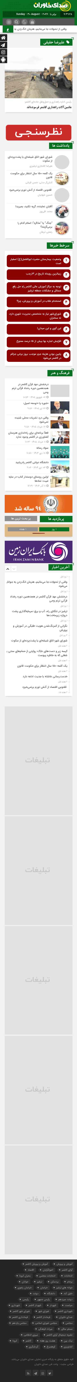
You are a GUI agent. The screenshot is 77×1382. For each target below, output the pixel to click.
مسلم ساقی (66, 1329)
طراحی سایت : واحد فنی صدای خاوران (54, 1364)
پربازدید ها (56, 519)
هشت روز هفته (47, 1341)
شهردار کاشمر (35, 1305)
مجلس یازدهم (19, 1323)
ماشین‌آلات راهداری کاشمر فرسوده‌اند (49, 107)
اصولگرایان (48, 1270)
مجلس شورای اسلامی (46, 1323)
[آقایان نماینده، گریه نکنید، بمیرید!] (38, 212)
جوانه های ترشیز (64, 1287)
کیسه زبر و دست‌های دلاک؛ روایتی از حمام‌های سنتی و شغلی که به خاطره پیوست (36, 653)
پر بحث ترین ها (21, 518)
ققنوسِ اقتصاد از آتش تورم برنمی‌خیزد (44, 687)
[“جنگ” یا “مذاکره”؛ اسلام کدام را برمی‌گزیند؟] (38, 227)
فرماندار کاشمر (43, 1317)
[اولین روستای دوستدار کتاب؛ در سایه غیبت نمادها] (38, 481)
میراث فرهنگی (45, 1329)
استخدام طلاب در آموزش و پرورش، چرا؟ (39, 301)
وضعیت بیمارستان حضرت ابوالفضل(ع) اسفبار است (35, 261)
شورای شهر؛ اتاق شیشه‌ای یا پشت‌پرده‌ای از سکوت (39, 641)
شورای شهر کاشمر (21, 1311)
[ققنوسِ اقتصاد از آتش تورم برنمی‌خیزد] (38, 195)
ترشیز (39, 1282)
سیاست (68, 1305)
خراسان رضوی (25, 1287)
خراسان (44, 1287)
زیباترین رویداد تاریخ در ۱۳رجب (43, 274)
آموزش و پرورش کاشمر (36, 1264)
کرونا (15, 1341)
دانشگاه (51, 1293)
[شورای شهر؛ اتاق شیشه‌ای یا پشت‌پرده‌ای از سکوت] (38, 162)
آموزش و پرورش (64, 1264)
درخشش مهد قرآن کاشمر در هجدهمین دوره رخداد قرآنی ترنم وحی (38, 599)
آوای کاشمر (67, 1270)
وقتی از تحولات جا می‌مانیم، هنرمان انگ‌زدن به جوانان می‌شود (38, 29)
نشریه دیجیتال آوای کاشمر (59, 1335)
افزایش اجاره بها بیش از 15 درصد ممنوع (38, 341)
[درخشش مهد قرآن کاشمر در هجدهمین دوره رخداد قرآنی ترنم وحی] (38, 390)
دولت (35, 1293)
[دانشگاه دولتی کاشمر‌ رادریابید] (38, 466)
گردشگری (33, 1347)
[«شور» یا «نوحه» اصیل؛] (38, 407)
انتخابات (68, 1276)
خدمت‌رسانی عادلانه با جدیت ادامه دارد (45, 676)
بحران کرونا (25, 1276)
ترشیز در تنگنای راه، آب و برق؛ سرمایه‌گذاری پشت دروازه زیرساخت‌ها (39, 613)
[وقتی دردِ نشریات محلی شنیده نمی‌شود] (38, 422)
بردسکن (55, 1282)
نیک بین (68, 1341)
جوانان (25, 1282)
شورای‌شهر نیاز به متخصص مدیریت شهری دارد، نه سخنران (35, 316)
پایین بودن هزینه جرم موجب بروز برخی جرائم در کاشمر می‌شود (35, 356)
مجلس (69, 1323)
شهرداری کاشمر (65, 1311)
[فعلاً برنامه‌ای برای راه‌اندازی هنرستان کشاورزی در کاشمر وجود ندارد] (38, 437)
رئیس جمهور (43, 1299)
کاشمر (28, 1341)
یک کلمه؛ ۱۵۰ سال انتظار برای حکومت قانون (42, 666)
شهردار (53, 1305)
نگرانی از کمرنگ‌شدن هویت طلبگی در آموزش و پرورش (40, 628)
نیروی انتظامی (31, 1335)
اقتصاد (31, 1270)
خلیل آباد (68, 1293)
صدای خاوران (65, 1317)
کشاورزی (68, 1347)
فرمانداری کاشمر (20, 1317)
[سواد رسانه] (38, 452)
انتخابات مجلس (47, 1276)
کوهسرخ (51, 1347)
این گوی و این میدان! (49, 328)
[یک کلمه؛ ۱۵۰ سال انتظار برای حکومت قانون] (38, 179)
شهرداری (15, 1305)
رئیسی (25, 1299)
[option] (38, 583)
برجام (69, 1282)
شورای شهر (43, 1311)
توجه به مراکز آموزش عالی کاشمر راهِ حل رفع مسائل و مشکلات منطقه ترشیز (37, 288)
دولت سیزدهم (65, 1299)
